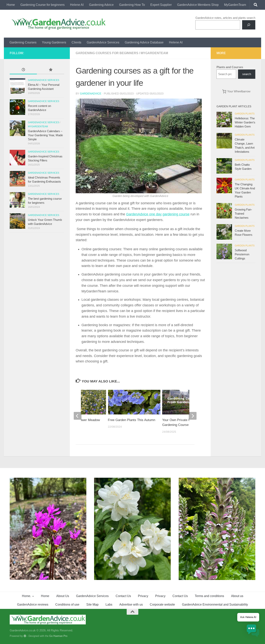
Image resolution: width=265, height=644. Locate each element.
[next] (193, 416)
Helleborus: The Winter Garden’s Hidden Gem (245, 122)
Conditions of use (67, 604)
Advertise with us (131, 604)
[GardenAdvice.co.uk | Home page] (58, 23)
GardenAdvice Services (103, 42)
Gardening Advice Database (144, 42)
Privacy (143, 596)
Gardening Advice (101, 4)
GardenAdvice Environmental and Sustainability (215, 604)
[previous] (77, 416)
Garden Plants (245, 113)
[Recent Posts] (23, 70)
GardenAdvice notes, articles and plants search (225, 17)
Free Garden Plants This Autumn (131, 420)
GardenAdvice (90, 93)
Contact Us (123, 596)
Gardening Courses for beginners (107, 53)
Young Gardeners (54, 42)
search (246, 74)
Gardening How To (132, 4)
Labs (109, 604)
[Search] (248, 24)
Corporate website (162, 604)
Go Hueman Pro (58, 635)
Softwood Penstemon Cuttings (242, 254)
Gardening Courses (23, 42)
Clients (76, 42)
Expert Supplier (161, 4)
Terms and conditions (209, 596)
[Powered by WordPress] (25, 636)
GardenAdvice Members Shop (198, 4)
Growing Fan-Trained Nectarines (243, 213)
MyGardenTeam (235, 4)
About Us (62, 596)
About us (237, 596)
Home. (26, 596)
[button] (253, 631)
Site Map (92, 604)
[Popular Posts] (50, 70)
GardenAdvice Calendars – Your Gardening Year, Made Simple (45, 135)
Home (11, 4)
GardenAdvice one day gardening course (158, 214)
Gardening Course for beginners (42, 4)
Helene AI (77, 4)
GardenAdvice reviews (32, 604)
